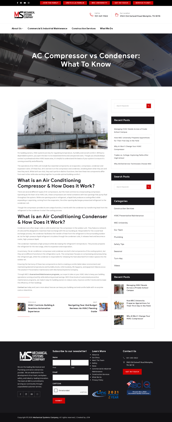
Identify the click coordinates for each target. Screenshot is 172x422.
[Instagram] (28, 3)
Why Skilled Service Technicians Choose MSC (132, 164)
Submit (58, 401)
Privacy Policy (97, 380)
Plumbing (118, 237)
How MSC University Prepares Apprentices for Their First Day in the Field (139, 303)
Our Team (118, 230)
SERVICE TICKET (143, 3)
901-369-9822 (101, 16)
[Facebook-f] (17, 3)
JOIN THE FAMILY (50, 3)
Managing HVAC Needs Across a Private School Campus (137, 287)
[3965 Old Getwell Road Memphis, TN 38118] (124, 362)
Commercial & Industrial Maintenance (47, 28)
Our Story (96, 357)
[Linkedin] (21, 3)
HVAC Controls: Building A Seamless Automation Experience (41, 308)
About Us (16, 28)
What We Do (106, 28)
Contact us (22, 287)
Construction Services (84, 28)
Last (72, 367)
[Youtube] (25, 3)
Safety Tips (119, 244)
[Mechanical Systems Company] (24, 15)
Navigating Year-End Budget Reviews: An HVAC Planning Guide (82, 308)
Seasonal (118, 251)
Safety (94, 363)
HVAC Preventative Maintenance (129, 215)
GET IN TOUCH (121, 3)
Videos (117, 265)
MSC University (121, 223)
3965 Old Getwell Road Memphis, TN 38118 (140, 16)
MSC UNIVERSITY (99, 3)
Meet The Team (98, 360)
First (54, 367)
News (94, 366)
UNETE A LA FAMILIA (75, 3)
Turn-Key (118, 258)
